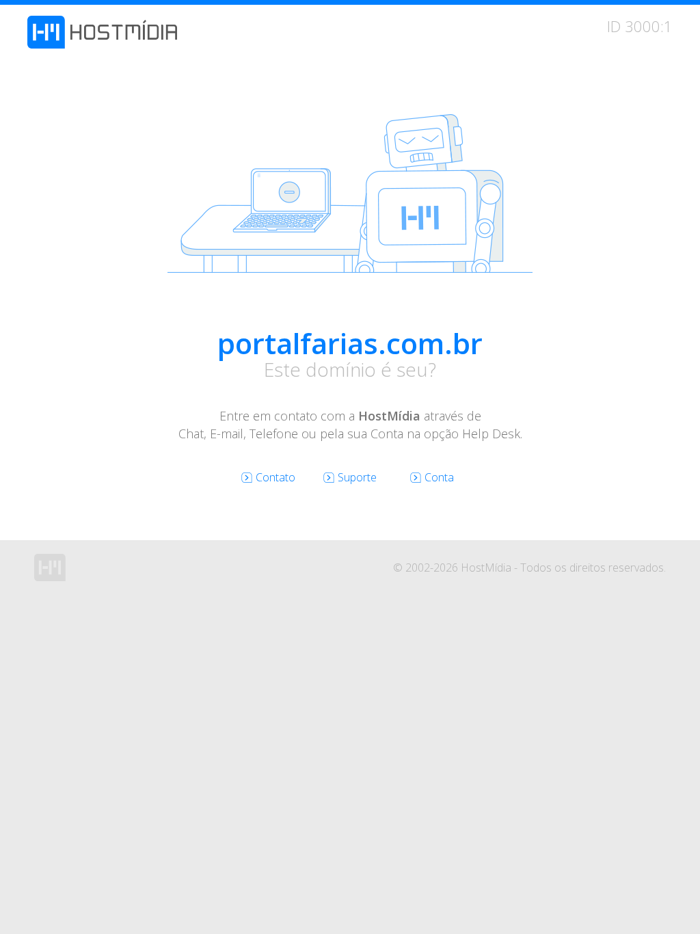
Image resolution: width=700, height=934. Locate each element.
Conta (439, 477)
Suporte (357, 477)
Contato (275, 477)
